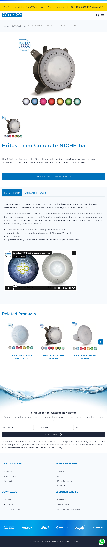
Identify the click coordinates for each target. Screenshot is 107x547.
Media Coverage (64, 481)
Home (6, 25)
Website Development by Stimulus (65, 541)
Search (98, 15)
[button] (102, 15)
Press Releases (63, 486)
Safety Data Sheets (12, 509)
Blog (59, 476)
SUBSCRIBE (51, 434)
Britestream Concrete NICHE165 (17, 27)
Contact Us (62, 500)
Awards (60, 471)
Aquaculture (9, 481)
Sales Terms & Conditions (68, 509)
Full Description (12, 193)
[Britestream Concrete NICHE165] (53, 337)
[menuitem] (27, 471)
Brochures (8, 504)
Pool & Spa (16, 25)
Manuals (7, 500)
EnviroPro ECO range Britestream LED (63, 25)
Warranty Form (64, 504)
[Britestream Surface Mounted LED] (22, 337)
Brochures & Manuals (35, 193)
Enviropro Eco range (34, 25)
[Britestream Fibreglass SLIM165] (85, 337)
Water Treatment (11, 476)
